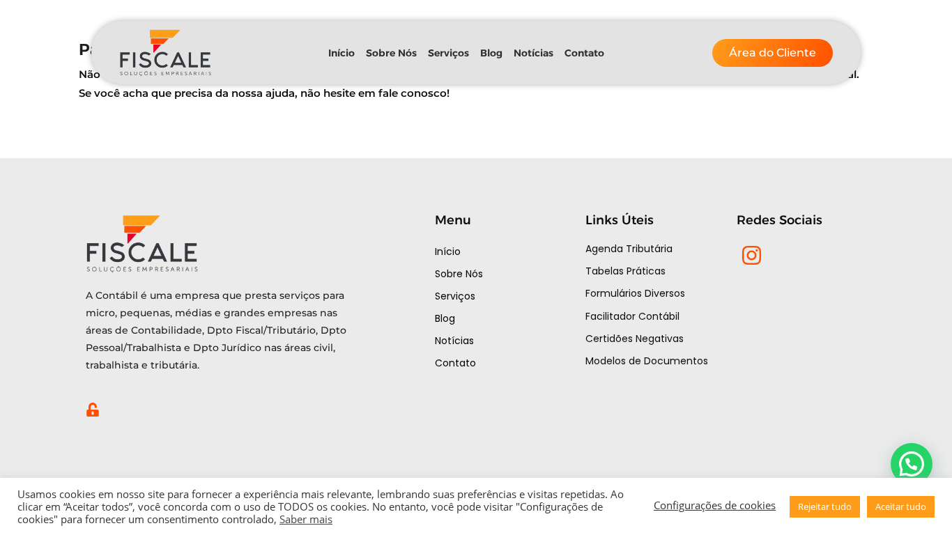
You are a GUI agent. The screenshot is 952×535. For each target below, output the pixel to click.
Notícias (533, 53)
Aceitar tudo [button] (900, 506)
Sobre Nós (391, 53)
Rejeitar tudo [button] (825, 506)
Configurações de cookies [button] (715, 505)
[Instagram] (752, 255)
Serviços (448, 53)
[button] (911, 464)
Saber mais (305, 519)
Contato (584, 53)
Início (341, 53)
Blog (491, 53)
